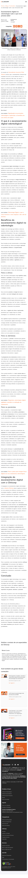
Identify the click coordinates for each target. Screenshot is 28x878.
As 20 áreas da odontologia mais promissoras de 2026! (16, 694)
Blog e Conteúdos (10, 6)
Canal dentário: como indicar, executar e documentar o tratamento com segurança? (15, 712)
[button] (26, 2)
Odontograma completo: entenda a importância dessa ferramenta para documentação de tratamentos (17, 677)
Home (2, 6)
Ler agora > (12, 683)
